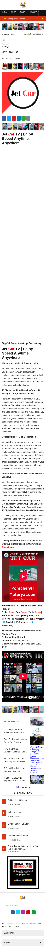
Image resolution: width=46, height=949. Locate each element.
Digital (8, 612)
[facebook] (4, 118)
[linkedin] (14, 118)
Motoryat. (8, 606)
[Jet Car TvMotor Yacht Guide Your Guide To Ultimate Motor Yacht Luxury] (23, 5)
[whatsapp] (34, 912)
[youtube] (28, 912)
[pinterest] (18, 118)
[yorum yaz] (28, 118)
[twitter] (9, 118)
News (13, 34)
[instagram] (23, 912)
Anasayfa (5, 34)
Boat (21, 612)
